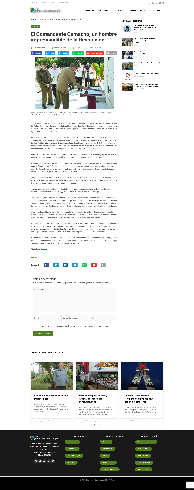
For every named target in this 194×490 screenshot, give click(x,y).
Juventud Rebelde (109, 469)
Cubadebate (107, 449)
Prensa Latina (108, 462)
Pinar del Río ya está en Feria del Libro (148, 63)
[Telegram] (163, 3)
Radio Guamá (143, 449)
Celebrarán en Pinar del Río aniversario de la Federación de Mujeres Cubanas (145, 28)
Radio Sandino (143, 469)
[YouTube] (160, 3)
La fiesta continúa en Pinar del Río (146, 73)
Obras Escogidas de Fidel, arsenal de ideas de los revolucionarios (93, 398)
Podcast (71, 462)
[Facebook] (153, 3)
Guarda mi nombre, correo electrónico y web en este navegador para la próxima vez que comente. (72, 326)
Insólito (142, 10)
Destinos (133, 10)
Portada (33, 19)
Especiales (72, 442)
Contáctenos (35, 3)
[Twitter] (157, 3)
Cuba (99, 10)
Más (159, 10)
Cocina (151, 10)
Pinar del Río (89, 10)
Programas (120, 10)
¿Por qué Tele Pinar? (48, 3)
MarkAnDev (109, 480)
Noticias (107, 10)
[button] (149, 2)
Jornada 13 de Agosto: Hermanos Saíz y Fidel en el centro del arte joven (139, 398)
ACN (105, 456)
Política (37, 26)
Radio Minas (143, 456)
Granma (44, 249)
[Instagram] (53, 461)
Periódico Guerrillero (146, 442)
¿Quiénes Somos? (63, 3)
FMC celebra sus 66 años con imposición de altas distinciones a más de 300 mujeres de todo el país (148, 41)
